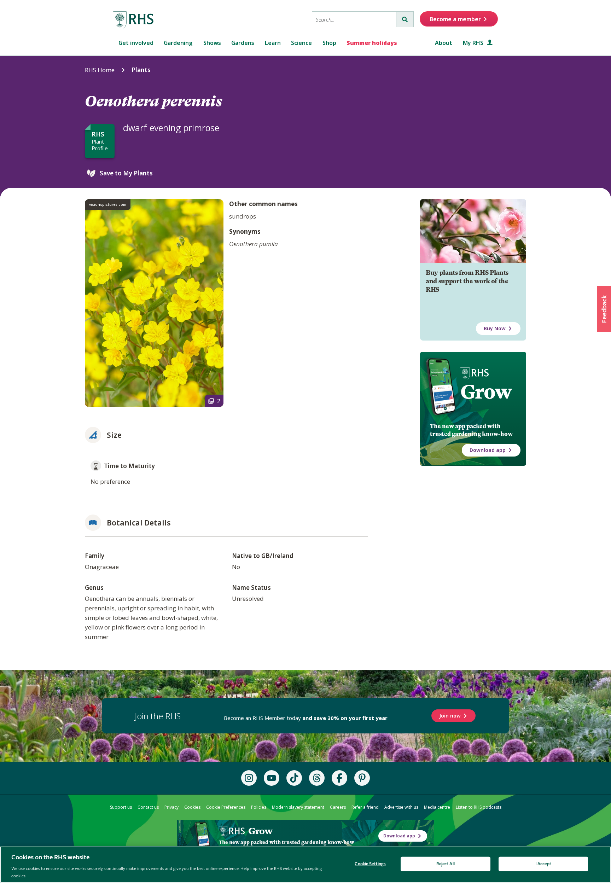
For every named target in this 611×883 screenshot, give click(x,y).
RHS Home (100, 70)
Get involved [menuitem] (135, 43)
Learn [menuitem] (273, 43)
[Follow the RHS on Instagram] (249, 778)
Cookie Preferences (225, 807)
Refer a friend (365, 807)
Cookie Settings (370, 864)
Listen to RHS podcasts (478, 807)
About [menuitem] (443, 43)
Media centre (437, 807)
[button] (604, 309)
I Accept (543, 864)
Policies (258, 807)
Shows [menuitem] (212, 43)
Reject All (445, 864)
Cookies (192, 807)
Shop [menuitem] (329, 43)
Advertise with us (401, 807)
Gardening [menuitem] (178, 43)
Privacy (171, 807)
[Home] (133, 20)
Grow (486, 391)
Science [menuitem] (301, 43)
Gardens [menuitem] (242, 43)
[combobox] (354, 19)
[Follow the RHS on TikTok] (294, 778)
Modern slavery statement (298, 807)
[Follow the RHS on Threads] (317, 778)
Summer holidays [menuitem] (372, 43)
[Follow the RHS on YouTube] (271, 778)
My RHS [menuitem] (474, 43)
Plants (141, 70)
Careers (338, 807)
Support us (121, 807)
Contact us (148, 807)
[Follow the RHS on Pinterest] (362, 778)
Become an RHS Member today (306, 717)
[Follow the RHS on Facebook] (339, 778)
